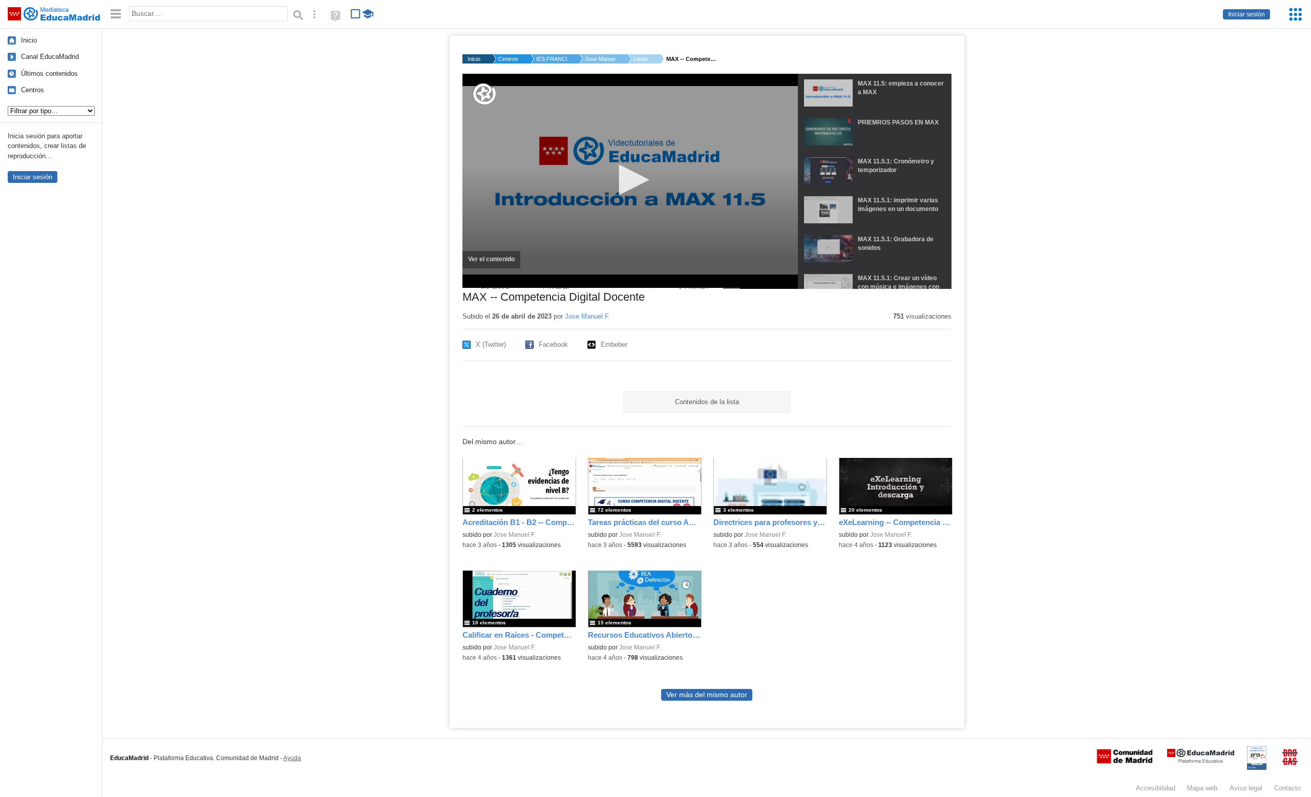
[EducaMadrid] (1200, 760)
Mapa (1202, 788)
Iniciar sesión (1246, 14)
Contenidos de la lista (707, 402)
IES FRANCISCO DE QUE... (551, 59)
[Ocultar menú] (115, 14)
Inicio (29, 40)
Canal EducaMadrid (50, 56)
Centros (32, 90)
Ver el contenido (494, 262)
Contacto (1287, 788)
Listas (640, 59)
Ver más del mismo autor (706, 695)
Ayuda (292, 758)
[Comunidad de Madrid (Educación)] (1124, 761)
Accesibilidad (1155, 788)
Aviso (1246, 788)
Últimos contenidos (49, 73)
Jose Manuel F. (600, 59)
